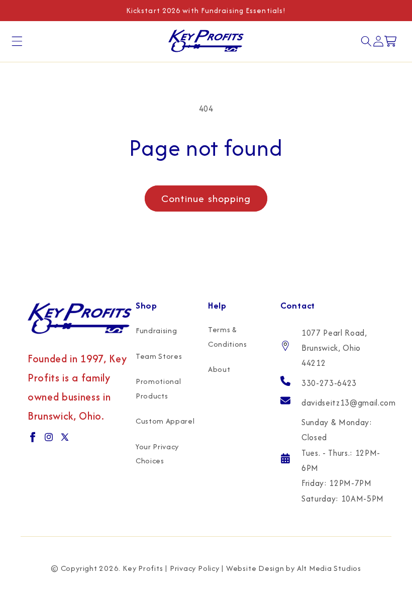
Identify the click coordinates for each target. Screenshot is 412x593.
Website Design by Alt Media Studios (293, 568)
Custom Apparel (165, 421)
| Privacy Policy (192, 568)
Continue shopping (206, 198)
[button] (17, 41)
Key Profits (143, 568)
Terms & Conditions (227, 337)
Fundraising (156, 330)
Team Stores (159, 356)
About (219, 369)
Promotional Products (158, 388)
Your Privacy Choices (157, 454)
